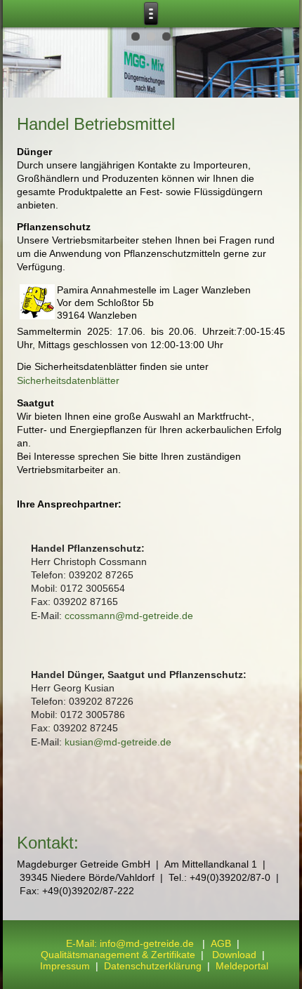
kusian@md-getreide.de (118, 742)
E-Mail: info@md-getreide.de (130, 943)
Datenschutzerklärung (154, 965)
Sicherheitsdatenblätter (68, 380)
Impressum (65, 965)
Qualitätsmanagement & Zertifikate (118, 954)
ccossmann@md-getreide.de (129, 615)
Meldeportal (242, 965)
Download (234, 954)
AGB (221, 943)
